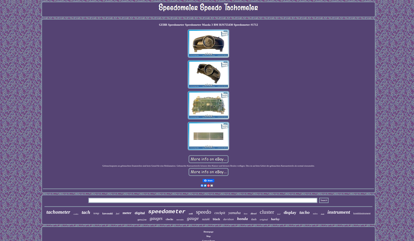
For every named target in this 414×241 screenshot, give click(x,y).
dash (253, 219)
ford (278, 214)
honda (242, 218)
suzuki (206, 219)
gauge (193, 218)
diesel (253, 213)
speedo (203, 212)
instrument (338, 212)
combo (75, 214)
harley (275, 219)
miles (315, 213)
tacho (305, 212)
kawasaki (107, 213)
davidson (228, 219)
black (216, 219)
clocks (169, 219)
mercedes (180, 220)
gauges (156, 218)
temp (96, 213)
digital (140, 213)
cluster (267, 212)
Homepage (208, 232)
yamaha (234, 213)
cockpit (219, 213)
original (264, 219)
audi (191, 213)
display (290, 212)
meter (127, 213)
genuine (142, 219)
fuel (117, 213)
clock (322, 214)
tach (86, 212)
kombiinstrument (361, 213)
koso (245, 214)
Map (208, 236)
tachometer (58, 212)
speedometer (166, 212)
